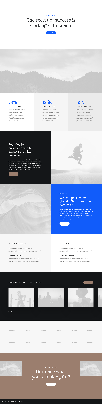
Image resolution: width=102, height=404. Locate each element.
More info (13, 174)
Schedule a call (88, 282)
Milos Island (60, 5)
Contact (66, 5)
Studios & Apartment (46, 5)
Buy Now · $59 (51, 32)
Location (54, 5)
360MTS (8, 401)
